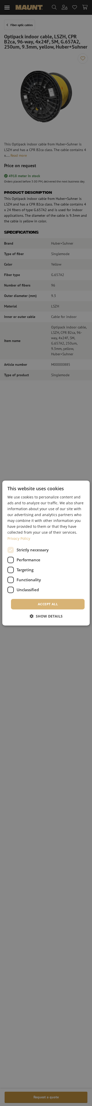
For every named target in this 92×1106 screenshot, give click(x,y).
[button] (46, 616)
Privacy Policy (18, 538)
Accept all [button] (48, 604)
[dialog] (46, 553)
